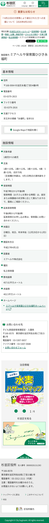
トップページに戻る (11, 494)
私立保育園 (13, 37)
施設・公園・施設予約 (14, 34)
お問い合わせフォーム (15, 347)
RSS (4, 499)
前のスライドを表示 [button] (16, 411)
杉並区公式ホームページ (20, 31)
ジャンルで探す (31, 34)
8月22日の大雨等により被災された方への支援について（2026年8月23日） (24, 19)
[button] (24, 4)
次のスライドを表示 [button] (24, 411)
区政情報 (35, 31)
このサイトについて (35, 494)
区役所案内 (29, 509)
